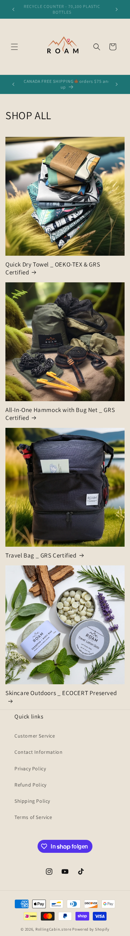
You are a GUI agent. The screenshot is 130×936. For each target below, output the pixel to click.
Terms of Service (33, 817)
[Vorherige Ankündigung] (13, 9)
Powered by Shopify (90, 929)
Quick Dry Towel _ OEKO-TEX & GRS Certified (52, 268)
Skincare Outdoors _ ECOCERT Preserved (61, 693)
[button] (14, 47)
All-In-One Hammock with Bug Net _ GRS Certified (60, 414)
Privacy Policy (30, 768)
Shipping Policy (32, 801)
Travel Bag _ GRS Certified (41, 555)
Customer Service (34, 736)
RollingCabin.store (53, 929)
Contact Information (38, 752)
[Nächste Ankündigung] (117, 9)
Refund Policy (30, 785)
